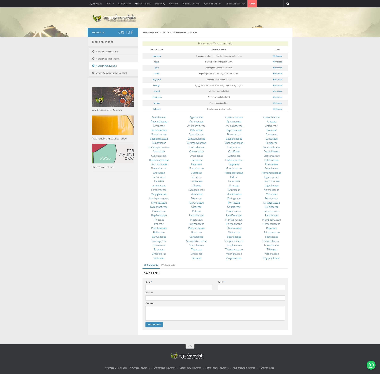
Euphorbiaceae (159, 164)
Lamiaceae (196, 181)
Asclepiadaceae (234, 125)
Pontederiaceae (271, 223)
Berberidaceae (159, 130)
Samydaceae (159, 236)
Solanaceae (159, 245)
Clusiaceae (271, 143)
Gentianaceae (234, 168)
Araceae (271, 121)
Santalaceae (196, 236)
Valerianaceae (234, 253)
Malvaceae (196, 194)
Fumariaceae (196, 168)
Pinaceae (159, 219)
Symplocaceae (234, 245)
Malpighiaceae (159, 194)
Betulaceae (196, 130)
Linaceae (234, 185)
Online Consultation (235, 3)
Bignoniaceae (234, 130)
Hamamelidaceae (271, 172)
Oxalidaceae (159, 211)
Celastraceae (159, 143)
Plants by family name (106, 66)
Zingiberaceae (234, 258)
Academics (123, 3)
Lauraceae (234, 181)
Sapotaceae (271, 236)
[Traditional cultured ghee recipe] (113, 125)
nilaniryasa (157, 97)
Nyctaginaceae (271, 202)
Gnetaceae (159, 172)
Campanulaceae (196, 138)
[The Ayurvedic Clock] (113, 153)
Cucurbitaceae (271, 151)
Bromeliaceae (196, 134)
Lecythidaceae (271, 181)
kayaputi (157, 79)
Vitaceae (196, 258)
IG (119, 32)
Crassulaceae (196, 151)
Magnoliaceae (271, 189)
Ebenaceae (196, 160)
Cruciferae (234, 151)
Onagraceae (234, 206)
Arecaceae (159, 125)
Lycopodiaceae (196, 189)
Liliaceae (196, 185)
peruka (157, 103)
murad (157, 91)
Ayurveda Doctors (190, 3)
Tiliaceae (271, 249)
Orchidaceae (271, 206)
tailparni (156, 109)
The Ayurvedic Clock (103, 167)
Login (252, 3)
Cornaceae (159, 151)
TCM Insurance (266, 367)
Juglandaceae (271, 177)
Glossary (173, 3)
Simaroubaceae (271, 241)
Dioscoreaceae (271, 155)
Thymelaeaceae (234, 249)
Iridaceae (196, 177)
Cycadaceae (196, 155)
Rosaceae (271, 228)
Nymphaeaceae (159, 206)
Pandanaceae (234, 211)
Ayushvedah (95, 3)
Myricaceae (271, 198)
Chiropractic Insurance (164, 367)
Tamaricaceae (271, 245)
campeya (157, 56)
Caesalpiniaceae (159, 138)
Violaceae (159, 258)
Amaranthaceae (234, 117)
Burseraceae (234, 134)
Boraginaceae (159, 134)
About (109, 3)
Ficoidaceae (271, 164)
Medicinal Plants (102, 42)
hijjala (156, 62)
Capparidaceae (234, 138)
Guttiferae (196, 172)
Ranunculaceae (196, 228)
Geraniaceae (271, 168)
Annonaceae (197, 121)
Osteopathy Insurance (190, 367)
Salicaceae (234, 232)
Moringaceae (234, 198)
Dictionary (160, 3)
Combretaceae (197, 147)
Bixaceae (272, 130)
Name (148, 282)
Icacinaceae (158, 177)
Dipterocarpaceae (159, 160)
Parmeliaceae (196, 215)
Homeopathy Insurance (217, 367)
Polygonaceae (196, 223)
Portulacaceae (159, 228)
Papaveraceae (271, 211)
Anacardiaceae (159, 121)
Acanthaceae (159, 117)
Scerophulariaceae (196, 241)
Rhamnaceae (234, 228)
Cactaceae (271, 134)
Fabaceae (196, 164)
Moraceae (196, 198)
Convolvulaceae (271, 147)
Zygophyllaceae (271, 258)
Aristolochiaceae (196, 125)
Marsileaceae (234, 194)
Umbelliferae (159, 253)
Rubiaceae (159, 232)
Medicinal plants (143, 3)
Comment (149, 303)
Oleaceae (196, 206)
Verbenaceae (271, 253)
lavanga (156, 85)
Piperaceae (196, 219)
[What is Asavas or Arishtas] (113, 97)
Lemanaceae (159, 185)
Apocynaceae (234, 121)
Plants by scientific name (107, 58)
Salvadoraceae (271, 232)
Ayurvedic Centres (212, 3)
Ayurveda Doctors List (116, 367)
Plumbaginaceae (271, 219)
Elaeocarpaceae (234, 160)
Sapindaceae (234, 236)
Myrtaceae (277, 56)
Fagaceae (234, 164)
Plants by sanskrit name (107, 51)
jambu (157, 73)
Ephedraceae (271, 160)
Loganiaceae (271, 185)
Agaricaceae (196, 117)
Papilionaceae (159, 215)
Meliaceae (271, 194)
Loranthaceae (159, 189)
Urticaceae (196, 253)
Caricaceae (272, 138)
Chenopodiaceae (234, 143)
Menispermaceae (158, 198)
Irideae (234, 177)
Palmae (196, 211)
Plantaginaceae (234, 219)
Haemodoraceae (234, 172)
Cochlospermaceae (158, 147)
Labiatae (159, 181)
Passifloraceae (234, 215)
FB (128, 32)
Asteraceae (271, 125)
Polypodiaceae (234, 223)
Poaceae (159, 223)
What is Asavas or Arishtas (107, 110)
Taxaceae (159, 249)
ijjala (157, 67)
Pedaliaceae (271, 215)
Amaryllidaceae (271, 117)
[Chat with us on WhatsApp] (371, 365)
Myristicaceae (159, 202)
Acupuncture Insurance (244, 367)
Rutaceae (196, 232)
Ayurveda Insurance (140, 367)
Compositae (233, 147)
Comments (152, 265)
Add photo (169, 265)
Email (221, 282)
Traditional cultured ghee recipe (109, 138)
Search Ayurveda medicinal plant (111, 73)
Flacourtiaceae (159, 168)
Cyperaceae (234, 155)
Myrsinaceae (196, 202)
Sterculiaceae (196, 245)
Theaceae (196, 249)
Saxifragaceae (159, 241)
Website (149, 292)
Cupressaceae (159, 155)
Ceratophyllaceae (196, 143)
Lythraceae (234, 189)
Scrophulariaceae (233, 241)
